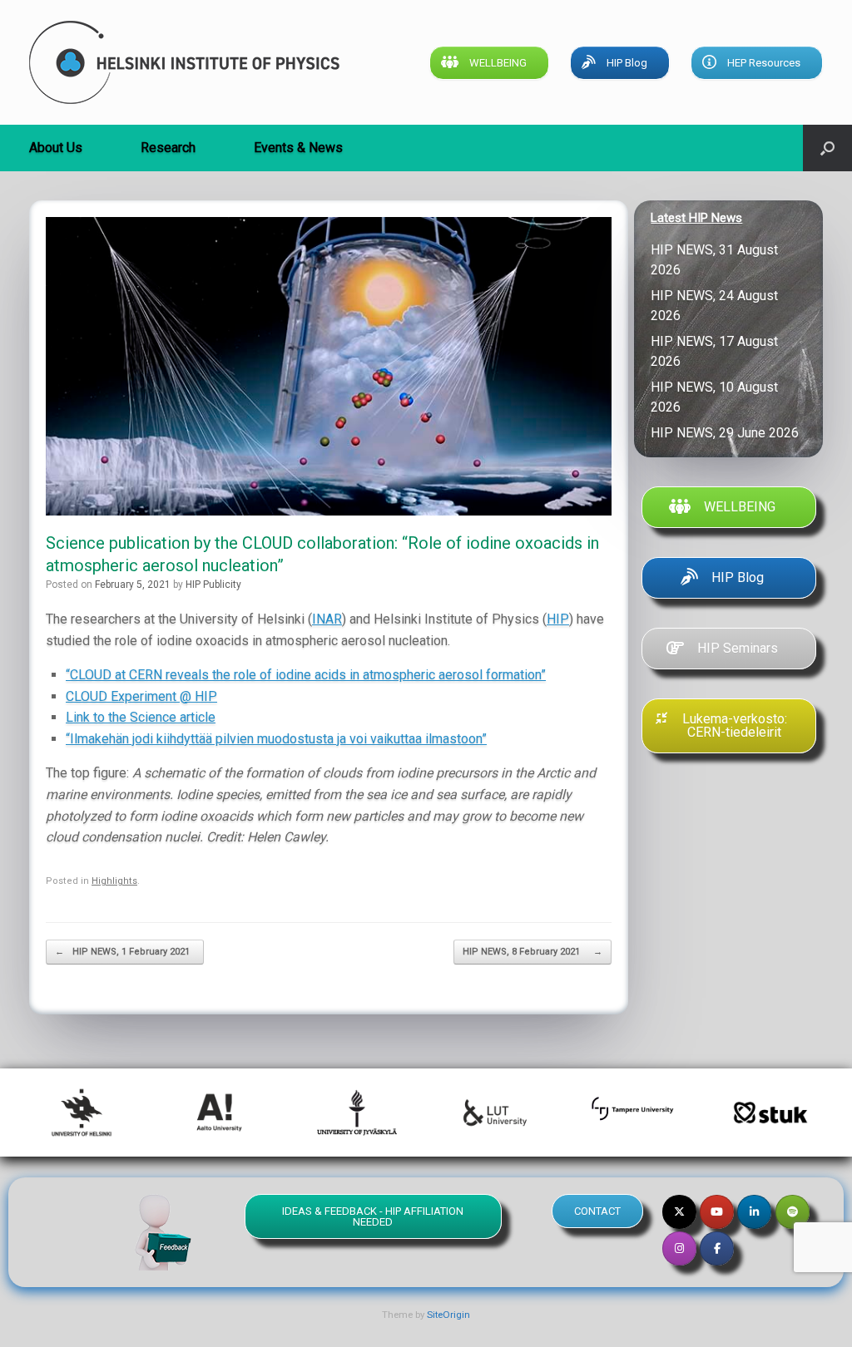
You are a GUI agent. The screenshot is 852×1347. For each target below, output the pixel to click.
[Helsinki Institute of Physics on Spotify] (792, 1212)
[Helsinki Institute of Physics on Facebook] (717, 1248)
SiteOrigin (448, 1314)
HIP (558, 619)
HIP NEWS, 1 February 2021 (125, 951)
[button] (827, 148)
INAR (327, 619)
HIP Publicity (213, 584)
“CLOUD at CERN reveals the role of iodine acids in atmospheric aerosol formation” (306, 675)
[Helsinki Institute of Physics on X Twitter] (679, 1212)
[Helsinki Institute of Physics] (184, 62)
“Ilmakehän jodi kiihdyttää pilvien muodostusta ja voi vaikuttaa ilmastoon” (276, 739)
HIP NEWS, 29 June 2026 (728, 433)
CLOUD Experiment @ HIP (141, 696)
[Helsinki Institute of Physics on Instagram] (679, 1248)
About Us (55, 147)
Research (168, 147)
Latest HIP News (696, 217)
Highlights (114, 881)
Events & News (298, 147)
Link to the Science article (140, 717)
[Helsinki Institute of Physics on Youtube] (717, 1212)
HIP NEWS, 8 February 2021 (532, 951)
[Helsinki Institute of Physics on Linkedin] (754, 1212)
